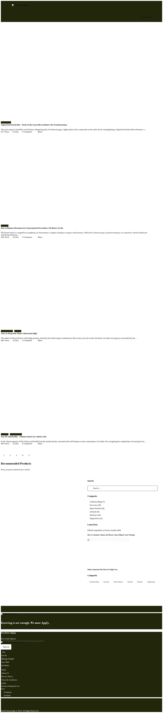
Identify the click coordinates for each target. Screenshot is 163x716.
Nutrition (93, 515)
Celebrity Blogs (96, 502)
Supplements (6, 122)
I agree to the (13, 642)
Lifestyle (17, 331)
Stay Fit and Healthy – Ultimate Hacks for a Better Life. (24, 437)
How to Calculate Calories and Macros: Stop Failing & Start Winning (111, 535)
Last (42, 455)
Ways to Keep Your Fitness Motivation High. (19, 333)
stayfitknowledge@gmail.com (10, 686)
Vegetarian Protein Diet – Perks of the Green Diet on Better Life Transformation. (34, 125)
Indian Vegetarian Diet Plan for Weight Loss (102, 569)
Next (35, 455)
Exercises (4, 226)
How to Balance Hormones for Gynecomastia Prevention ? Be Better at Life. (32, 228)
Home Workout (7, 331)
